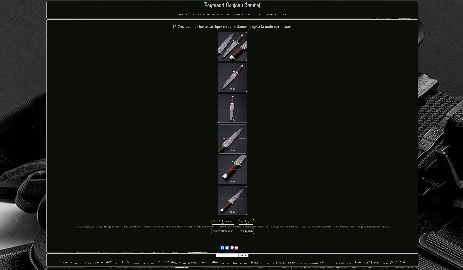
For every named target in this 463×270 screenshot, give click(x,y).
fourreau (192, 262)
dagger (291, 262)
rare (184, 263)
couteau (327, 261)
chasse (99, 262)
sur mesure (349, 263)
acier (110, 262)
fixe (273, 263)
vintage (254, 262)
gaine (152, 263)
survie (228, 263)
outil (267, 263)
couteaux (243, 263)
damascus (78, 263)
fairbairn (135, 263)
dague (175, 262)
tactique (280, 262)
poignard (397, 262)
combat (163, 262)
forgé (305, 263)
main (222, 263)
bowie (385, 263)
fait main (66, 262)
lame (358, 262)
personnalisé (209, 262)
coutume (145, 263)
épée (117, 263)
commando (313, 263)
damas (235, 263)
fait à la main (372, 262)
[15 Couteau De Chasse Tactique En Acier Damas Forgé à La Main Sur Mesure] (232, 46)
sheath (299, 263)
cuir (262, 263)
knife (125, 262)
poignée (340, 262)
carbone (87, 263)
